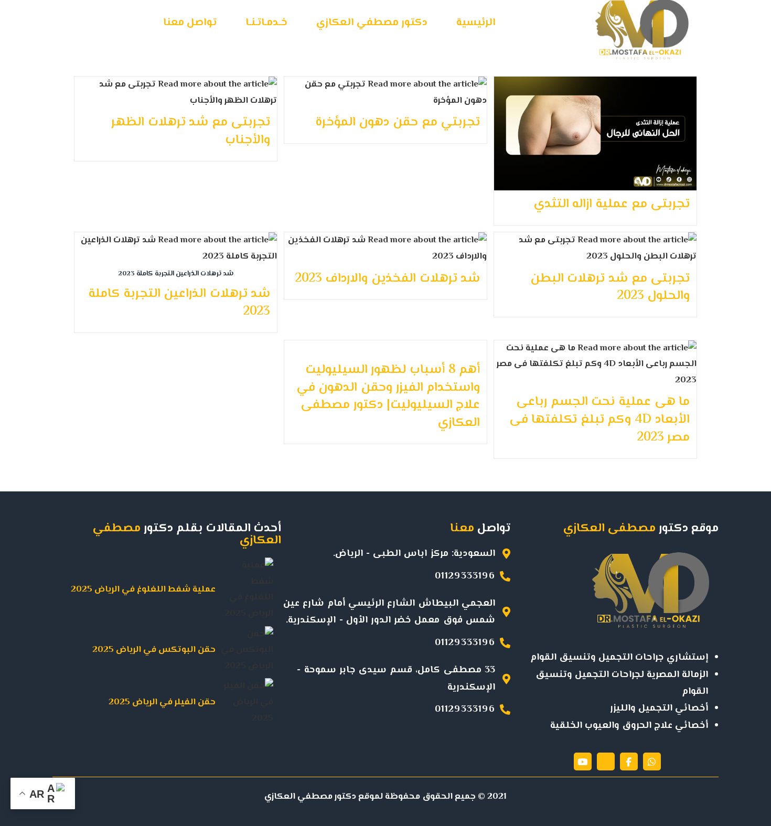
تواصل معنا (190, 23)
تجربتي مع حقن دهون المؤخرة (397, 122)
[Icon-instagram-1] (606, 761)
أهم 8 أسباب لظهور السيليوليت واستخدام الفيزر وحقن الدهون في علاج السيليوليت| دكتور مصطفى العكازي (388, 396)
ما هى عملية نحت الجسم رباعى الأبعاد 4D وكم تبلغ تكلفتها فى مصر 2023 (599, 419)
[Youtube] (583, 761)
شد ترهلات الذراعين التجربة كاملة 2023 (179, 302)
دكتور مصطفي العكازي (371, 23)
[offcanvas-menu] (44, 27)
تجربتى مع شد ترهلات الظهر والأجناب (190, 131)
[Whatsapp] (652, 761)
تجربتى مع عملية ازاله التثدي (611, 204)
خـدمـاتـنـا (266, 23)
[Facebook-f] (629, 761)
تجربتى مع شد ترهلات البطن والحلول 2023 (610, 287)
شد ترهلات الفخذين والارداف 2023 (387, 278)
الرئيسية (476, 23)
